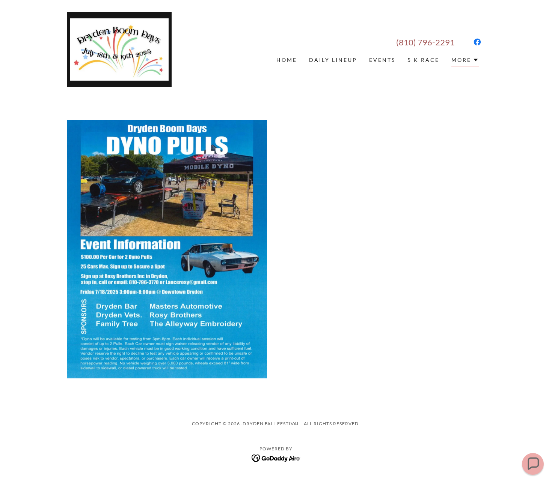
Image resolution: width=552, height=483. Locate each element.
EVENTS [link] (382, 60)
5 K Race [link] (423, 60)
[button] (465, 61)
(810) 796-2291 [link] (425, 42)
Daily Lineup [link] (333, 60)
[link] (119, 48)
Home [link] (286, 60)
